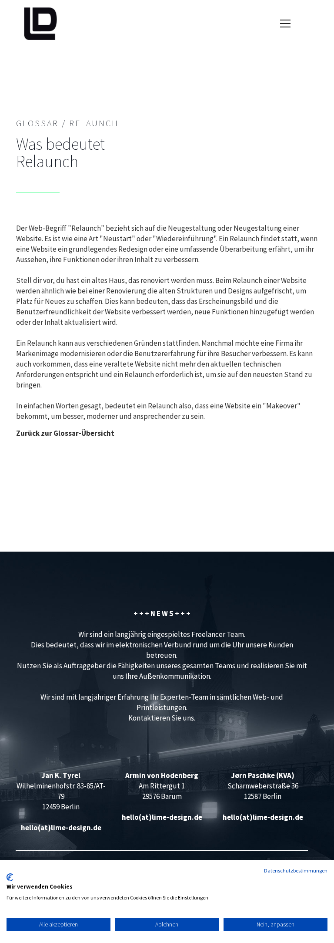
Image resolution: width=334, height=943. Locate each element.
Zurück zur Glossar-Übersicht (65, 433)
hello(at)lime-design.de (61, 827)
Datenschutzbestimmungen (295, 870)
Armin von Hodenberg (161, 775)
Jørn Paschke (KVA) (262, 775)
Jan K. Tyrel (60, 775)
